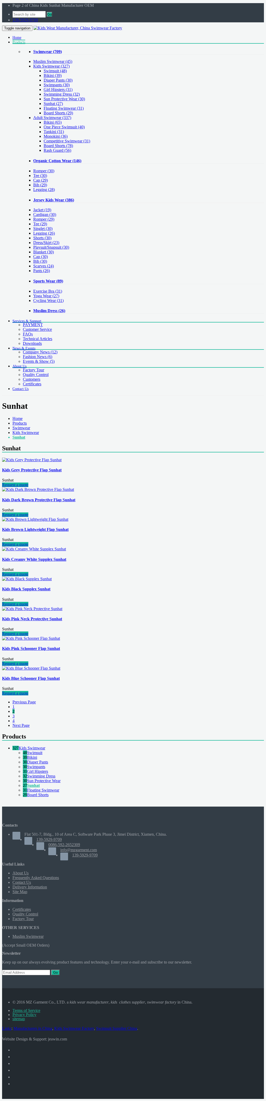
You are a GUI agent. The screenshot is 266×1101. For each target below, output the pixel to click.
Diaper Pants (37, 762)
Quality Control (36, 374)
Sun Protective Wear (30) (64, 99)
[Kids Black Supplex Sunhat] (27, 579)
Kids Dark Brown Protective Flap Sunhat (38, 500)
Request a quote (15, 485)
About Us (20, 873)
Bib (40, 185)
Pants (41, 270)
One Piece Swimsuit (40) (64, 127)
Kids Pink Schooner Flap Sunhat (31, 648)
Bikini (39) (53, 75)
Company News (40, 352)
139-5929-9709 (25, 20)
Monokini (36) (56, 136)
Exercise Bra (47, 291)
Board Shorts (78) (58, 145)
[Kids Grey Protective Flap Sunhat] (32, 460)
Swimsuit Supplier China (116, 1028)
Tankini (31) (54, 131)
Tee (40, 175)
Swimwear (47, 51)
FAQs (28, 334)
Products (19, 423)
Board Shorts (38, 795)
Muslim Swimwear (52, 61)
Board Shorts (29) (58, 113)
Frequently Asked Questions (35, 877)
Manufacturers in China (33, 1028)
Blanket (43, 252)
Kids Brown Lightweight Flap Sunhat (35, 529)
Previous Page (24, 702)
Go (49, 14)
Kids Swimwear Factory (74, 1028)
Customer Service (37, 329)
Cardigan (44, 214)
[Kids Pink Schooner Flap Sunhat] (31, 638)
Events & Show (39, 361)
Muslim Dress (49, 310)
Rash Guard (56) (57, 150)
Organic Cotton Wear (57, 161)
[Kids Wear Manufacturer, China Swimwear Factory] (78, 28)
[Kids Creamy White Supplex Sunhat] (34, 549)
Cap (40, 180)
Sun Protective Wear (44, 781)
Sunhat (18, 437)
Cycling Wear (48, 300)
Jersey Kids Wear (53, 200)
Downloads (32, 343)
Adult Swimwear (52, 117)
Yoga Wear (46, 296)
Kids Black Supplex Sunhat (26, 589)
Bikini (32, 757)
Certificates (32, 384)
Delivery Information (29, 887)
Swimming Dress (41, 776)
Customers (31, 379)
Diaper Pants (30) (58, 80)
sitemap (18, 1019)
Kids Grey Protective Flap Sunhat (32, 470)
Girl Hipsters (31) (58, 89)
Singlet (42, 228)
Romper (43, 171)
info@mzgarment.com (78, 850)
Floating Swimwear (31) (64, 108)
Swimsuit (34, 752)
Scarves (43, 266)
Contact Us (21, 882)
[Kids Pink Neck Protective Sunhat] (32, 608)
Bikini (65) (53, 122)
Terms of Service (26, 1010)
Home (17, 418)
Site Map (19, 891)
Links (6, 1028)
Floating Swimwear (43, 790)
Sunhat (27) (53, 103)
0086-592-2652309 (64, 844)
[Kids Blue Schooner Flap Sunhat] (31, 668)
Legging (44, 189)
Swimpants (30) (57, 85)
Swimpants (36, 766)
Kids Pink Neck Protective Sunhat (32, 619)
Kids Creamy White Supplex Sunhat (34, 559)
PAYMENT (33, 324)
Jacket (42, 210)
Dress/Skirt (46, 242)
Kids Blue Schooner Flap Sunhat (31, 678)
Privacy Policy (24, 1014)
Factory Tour (33, 370)
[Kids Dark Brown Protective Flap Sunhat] (38, 489)
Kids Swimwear (51, 66)
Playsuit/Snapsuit (51, 247)
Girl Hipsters (37, 771)
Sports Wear (48, 281)
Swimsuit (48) (55, 71)
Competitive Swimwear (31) (67, 141)
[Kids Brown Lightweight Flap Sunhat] (35, 519)
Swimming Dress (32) (62, 94)
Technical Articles (37, 339)
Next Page (21, 725)
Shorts (42, 238)
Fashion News (37, 356)
